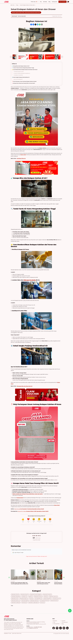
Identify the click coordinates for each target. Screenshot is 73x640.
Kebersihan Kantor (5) (53, 596)
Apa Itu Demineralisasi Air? (18, 79)
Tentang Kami (54, 1)
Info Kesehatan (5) (38, 598)
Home (13, 5)
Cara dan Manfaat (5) (47, 598)
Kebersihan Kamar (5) (34, 600)
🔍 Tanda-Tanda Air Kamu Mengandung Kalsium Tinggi (23, 67)
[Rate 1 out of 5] (33, 535)
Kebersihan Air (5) (15, 598)
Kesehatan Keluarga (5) (16, 596)
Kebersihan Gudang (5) (16, 602)
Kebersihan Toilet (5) (15, 594)
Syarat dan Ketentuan (16, 633)
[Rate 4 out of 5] (38, 535)
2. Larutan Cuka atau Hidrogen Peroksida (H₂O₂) (22, 73)
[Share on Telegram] (37, 24)
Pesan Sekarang (62, 1)
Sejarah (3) (30, 596)
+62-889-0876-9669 (38, 627)
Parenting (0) (24, 602)
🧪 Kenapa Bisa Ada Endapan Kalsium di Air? (21, 66)
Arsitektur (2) (24, 596)
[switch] (68, 1)
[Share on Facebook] (31, 24)
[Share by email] (42, 24)
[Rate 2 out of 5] (35, 535)
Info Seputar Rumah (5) (44, 600)
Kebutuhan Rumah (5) (47, 594)
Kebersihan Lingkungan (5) (34, 602)
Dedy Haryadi (29, 508)
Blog (49, 1)
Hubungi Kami (56, 623)
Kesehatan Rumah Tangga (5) (35, 594)
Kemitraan (45, 1)
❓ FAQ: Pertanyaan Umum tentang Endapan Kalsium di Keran (24, 81)
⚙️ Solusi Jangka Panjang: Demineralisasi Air (20, 77)
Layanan (63, 620)
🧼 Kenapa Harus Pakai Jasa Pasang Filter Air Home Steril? (23, 83)
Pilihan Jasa (34, 1)
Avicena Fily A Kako (33, 511)
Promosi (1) (42, 602)
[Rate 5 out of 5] (40, 535)
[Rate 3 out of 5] (36, 535)
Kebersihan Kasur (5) (24, 594)
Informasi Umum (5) (56, 598)
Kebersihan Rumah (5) (38, 596)
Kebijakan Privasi (7, 633)
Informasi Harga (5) (25, 600)
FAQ (41, 1)
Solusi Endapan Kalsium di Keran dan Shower (28, 5)
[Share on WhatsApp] (40, 24)
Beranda (55, 620)
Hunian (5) (31, 598)
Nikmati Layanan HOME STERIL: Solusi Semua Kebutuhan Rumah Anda (26, 12)
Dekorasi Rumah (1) (54, 600)
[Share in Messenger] (33, 24)
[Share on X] (35, 24)
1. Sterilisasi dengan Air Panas (19, 71)
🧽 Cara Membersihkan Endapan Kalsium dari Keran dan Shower (24, 69)
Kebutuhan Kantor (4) (16, 600)
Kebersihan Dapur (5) (24, 598)
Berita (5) (46, 596)
